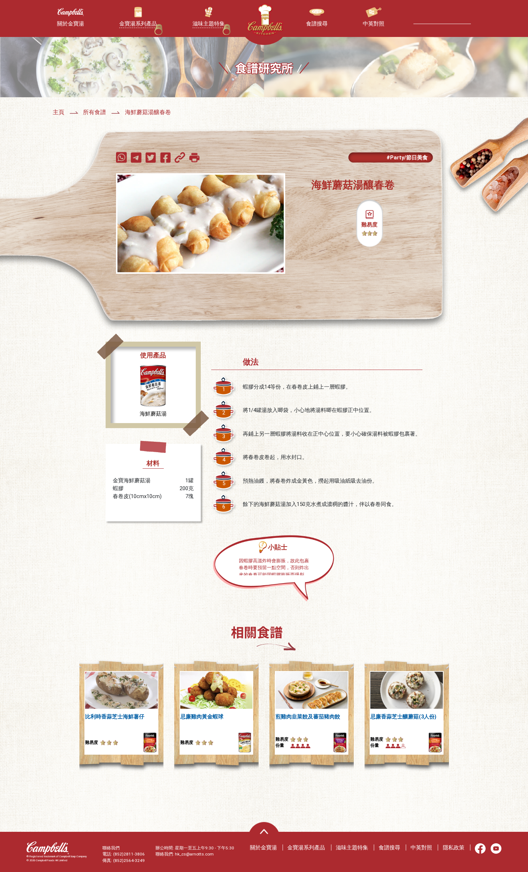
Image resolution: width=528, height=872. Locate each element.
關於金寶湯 (263, 847)
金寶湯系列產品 (306, 847)
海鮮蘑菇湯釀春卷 (148, 112)
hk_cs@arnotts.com (194, 854)
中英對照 (421, 847)
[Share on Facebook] (166, 157)
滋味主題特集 (352, 847)
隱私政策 (453, 847)
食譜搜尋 (389, 847)
